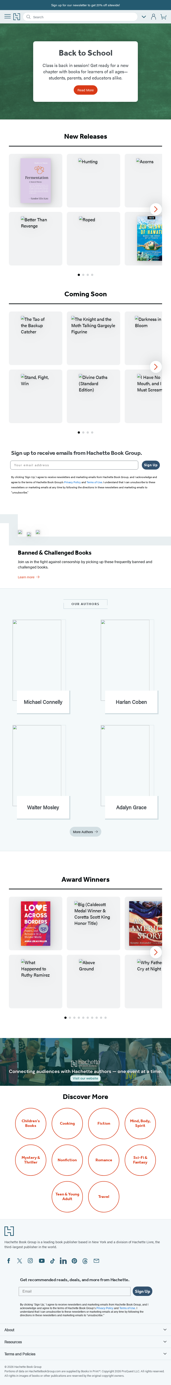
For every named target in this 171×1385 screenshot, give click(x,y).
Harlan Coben (131, 701)
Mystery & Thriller (31, 1160)
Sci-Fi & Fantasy (140, 1160)
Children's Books (31, 1123)
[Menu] (7, 16)
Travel (103, 1196)
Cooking (67, 1123)
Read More (85, 90)
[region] (85, 209)
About (9, 1329)
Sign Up (151, 465)
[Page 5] (83, 1017)
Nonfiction (67, 1160)
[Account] (154, 17)
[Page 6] (88, 1017)
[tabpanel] (85, 215)
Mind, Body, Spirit (140, 1123)
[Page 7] (92, 1017)
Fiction (104, 1123)
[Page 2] (83, 275)
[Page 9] (101, 1017)
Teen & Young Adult (67, 1196)
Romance (104, 1160)
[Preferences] (143, 17)
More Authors (83, 831)
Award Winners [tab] (85, 879)
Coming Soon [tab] (85, 294)
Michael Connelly (43, 701)
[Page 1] (79, 275)
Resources (13, 1341)
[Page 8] (96, 1017)
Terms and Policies (19, 1353)
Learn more (26, 576)
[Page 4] (92, 275)
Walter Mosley (43, 807)
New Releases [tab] (85, 136)
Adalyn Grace (131, 807)
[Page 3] (88, 275)
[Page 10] (105, 1017)
